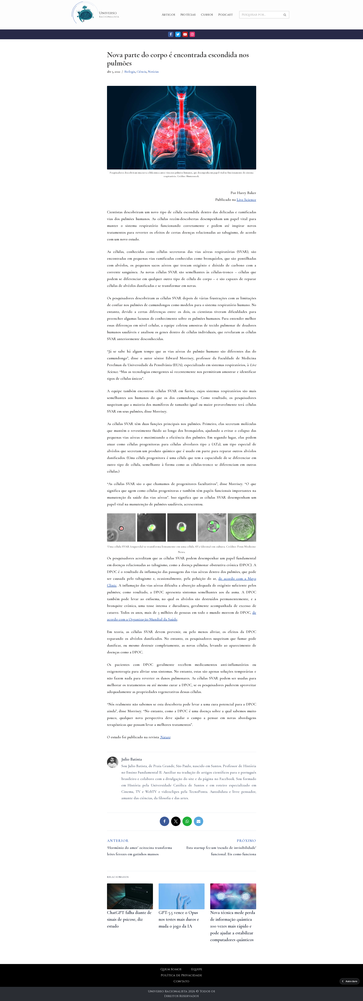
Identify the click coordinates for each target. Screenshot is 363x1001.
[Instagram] (192, 34)
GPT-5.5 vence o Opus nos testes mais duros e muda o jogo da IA (179, 919)
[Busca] (285, 14)
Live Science (246, 199)
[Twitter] (178, 34)
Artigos (168, 15)
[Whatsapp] (187, 821)
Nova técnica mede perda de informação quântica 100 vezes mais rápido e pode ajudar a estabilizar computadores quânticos (232, 926)
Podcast (225, 15)
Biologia (129, 72)
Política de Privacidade (181, 975)
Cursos (207, 15)
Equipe (196, 969)
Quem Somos (171, 969)
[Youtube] (185, 34)
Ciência (141, 72)
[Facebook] (170, 34)
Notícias (188, 15)
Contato (181, 981)
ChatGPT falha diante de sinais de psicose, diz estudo (129, 919)
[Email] (198, 821)
